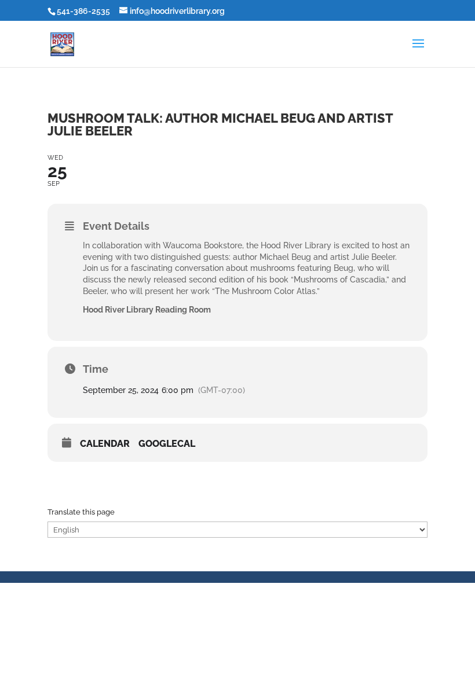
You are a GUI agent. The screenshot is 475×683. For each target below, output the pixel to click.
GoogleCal (166, 443)
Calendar (105, 443)
